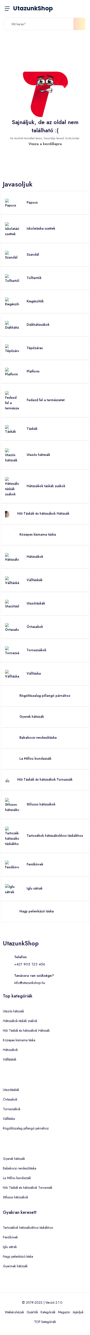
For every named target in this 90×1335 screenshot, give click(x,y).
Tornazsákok (36, 650)
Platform (33, 371)
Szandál (33, 254)
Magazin (64, 1312)
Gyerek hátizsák (31, 716)
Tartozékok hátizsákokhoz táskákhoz (55, 835)
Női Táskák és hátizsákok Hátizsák (43, 513)
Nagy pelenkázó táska (36, 911)
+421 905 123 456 (29, 964)
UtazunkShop (33, 8)
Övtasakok (35, 626)
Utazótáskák (36, 603)
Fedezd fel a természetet (46, 400)
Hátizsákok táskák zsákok (46, 486)
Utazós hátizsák (38, 454)
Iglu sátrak (34, 888)
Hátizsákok (35, 556)
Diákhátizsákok (38, 324)
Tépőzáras (35, 347)
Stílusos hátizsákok (41, 804)
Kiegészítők (35, 301)
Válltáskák (34, 580)
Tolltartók (34, 277)
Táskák (32, 428)
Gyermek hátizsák (15, 1266)
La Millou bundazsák (35, 758)
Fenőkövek (35, 864)
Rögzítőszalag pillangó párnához (44, 695)
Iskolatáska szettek (41, 228)
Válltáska (34, 673)
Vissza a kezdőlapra (45, 143)
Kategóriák (48, 1312)
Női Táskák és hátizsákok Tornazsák (44, 779)
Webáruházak (14, 1312)
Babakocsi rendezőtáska (38, 737)
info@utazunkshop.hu (29, 982)
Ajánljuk (78, 1312)
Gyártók (32, 1312)
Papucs (32, 202)
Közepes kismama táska (37, 534)
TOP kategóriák (45, 1321)
